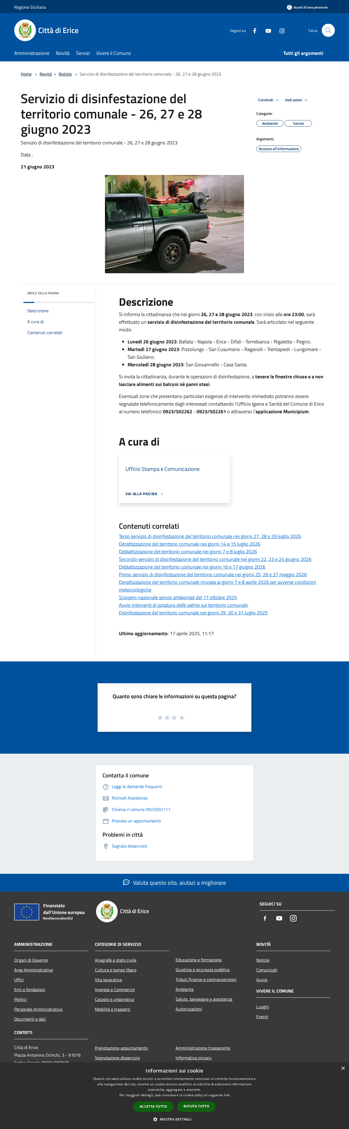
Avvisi (261, 979)
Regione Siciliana (30, 7)
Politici (20, 999)
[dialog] (174, 1096)
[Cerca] (328, 30)
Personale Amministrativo (38, 1009)
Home (26, 74)
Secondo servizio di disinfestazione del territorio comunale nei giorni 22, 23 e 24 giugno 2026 (215, 559)
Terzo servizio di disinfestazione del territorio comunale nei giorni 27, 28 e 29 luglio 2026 (210, 536)
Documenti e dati (30, 1019)
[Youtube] (266, 30)
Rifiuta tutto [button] (196, 1106)
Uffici (19, 979)
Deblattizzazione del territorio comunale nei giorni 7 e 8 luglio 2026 (188, 551)
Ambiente (185, 989)
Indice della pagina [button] (43, 293)
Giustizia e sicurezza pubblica (203, 969)
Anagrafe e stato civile (115, 960)
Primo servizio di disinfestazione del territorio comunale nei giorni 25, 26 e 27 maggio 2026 (213, 574)
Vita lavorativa (108, 979)
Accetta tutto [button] (153, 1106)
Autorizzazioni (189, 1009)
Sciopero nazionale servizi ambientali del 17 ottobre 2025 (178, 597)
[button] (174, 1119)
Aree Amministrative (33, 970)
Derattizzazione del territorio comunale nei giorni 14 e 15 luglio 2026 (189, 544)
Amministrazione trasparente (203, 1048)
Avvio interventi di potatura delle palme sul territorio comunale (183, 605)
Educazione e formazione (199, 959)
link (227, 1095)
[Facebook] (252, 30)
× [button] (343, 1068)
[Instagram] (279, 30)
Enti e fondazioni (29, 989)
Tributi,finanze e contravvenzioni (206, 979)
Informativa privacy (194, 1057)
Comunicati (266, 970)
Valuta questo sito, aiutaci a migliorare (179, 882)
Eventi (262, 1016)
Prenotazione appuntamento (121, 1048)
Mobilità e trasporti (112, 1009)
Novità (46, 74)
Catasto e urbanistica (114, 999)
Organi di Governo (31, 960)
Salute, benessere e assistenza (204, 999)
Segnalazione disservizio (117, 1057)
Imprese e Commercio (115, 989)
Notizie (65, 74)
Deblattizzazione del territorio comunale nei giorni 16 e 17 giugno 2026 (192, 567)
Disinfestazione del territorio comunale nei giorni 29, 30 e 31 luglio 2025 (193, 612)
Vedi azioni (294, 100)
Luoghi (262, 1006)
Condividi (266, 100)
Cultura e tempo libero (115, 970)
